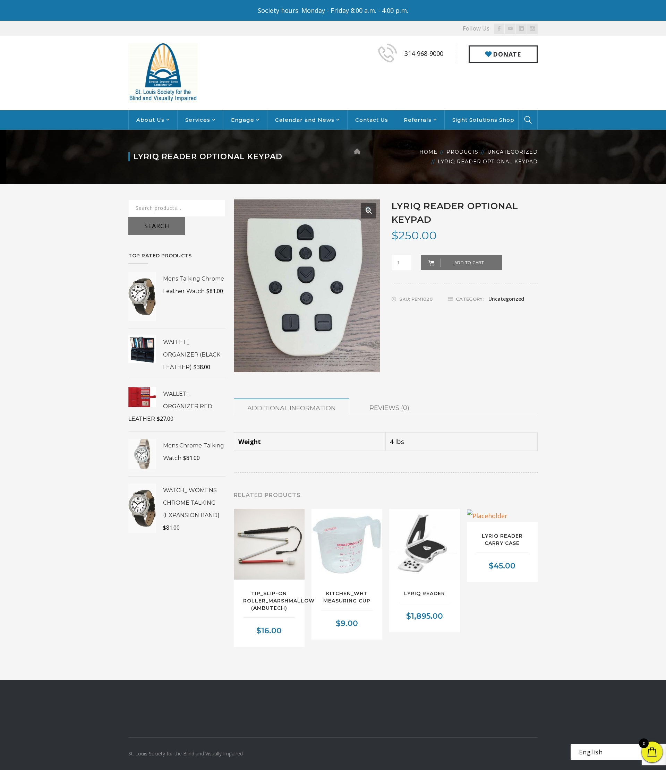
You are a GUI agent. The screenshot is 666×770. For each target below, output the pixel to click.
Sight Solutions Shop (483, 120)
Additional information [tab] (291, 408)
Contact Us (371, 120)
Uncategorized (512, 152)
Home (428, 152)
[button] (368, 211)
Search (156, 226)
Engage (242, 120)
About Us (150, 120)
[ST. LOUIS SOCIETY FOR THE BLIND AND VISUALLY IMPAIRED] (163, 72)
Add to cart (469, 262)
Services (197, 120)
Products (462, 152)
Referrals (418, 120)
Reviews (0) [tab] (389, 408)
